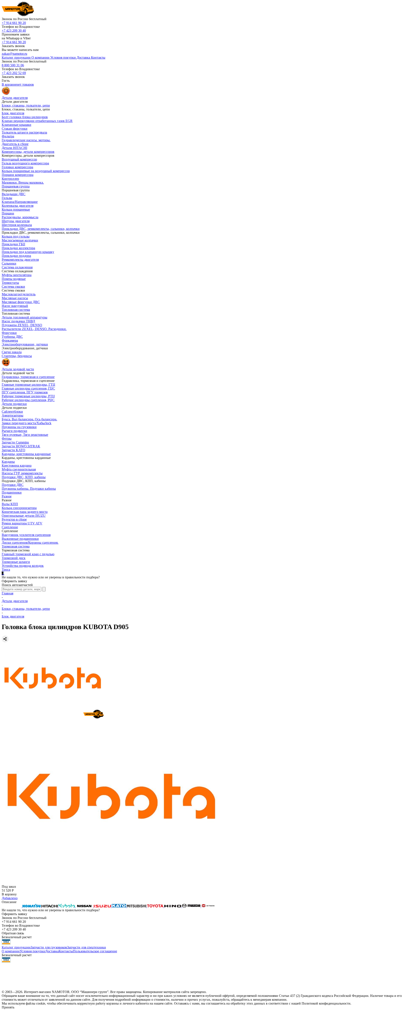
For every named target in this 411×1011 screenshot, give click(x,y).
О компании (11, 951)
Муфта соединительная (19, 469)
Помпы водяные (14, 279)
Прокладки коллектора (18, 248)
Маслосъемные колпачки (20, 240)
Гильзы (7, 198)
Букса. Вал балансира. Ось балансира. (29, 419)
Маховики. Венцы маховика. (23, 182)
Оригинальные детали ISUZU (24, 515)
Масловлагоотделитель (19, 294)
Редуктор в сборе (14, 519)
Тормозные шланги (16, 562)
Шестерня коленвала (17, 225)
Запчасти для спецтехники (86, 947)
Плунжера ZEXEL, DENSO (22, 325)
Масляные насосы (15, 298)
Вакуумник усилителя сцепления (26, 535)
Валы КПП (10, 504)
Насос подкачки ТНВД (18, 321)
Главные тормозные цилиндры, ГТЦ (28, 384)
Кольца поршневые (16, 209)
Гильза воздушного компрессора (25, 163)
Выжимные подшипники (20, 538)
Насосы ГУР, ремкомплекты (22, 473)
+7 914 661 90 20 (14, 23)
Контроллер (10, 178)
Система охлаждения (17, 267)
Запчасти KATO (13, 450)
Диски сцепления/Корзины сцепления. (30, 542)
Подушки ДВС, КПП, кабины (24, 477)
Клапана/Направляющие (20, 202)
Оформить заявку (14, 581)
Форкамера (10, 340)
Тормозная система (16, 546)
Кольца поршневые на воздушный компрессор (36, 171)
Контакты (66, 951)
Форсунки (9, 333)
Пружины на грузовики (19, 427)
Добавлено (10, 898)
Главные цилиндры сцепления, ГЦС (28, 388)
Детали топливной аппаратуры (24, 317)
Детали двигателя (15, 601)
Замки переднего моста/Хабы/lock (26, 423)
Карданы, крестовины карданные (26, 454)
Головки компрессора (17, 167)
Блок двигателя (13, 113)
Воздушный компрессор (19, 159)
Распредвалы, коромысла (20, 217)
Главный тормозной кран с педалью (28, 554)
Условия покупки (32, 951)
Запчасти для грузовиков (49, 947)
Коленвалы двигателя (17, 205)
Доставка (52, 951)
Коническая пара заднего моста (25, 512)
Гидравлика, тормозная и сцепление (28, 377)
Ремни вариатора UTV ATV (22, 523)
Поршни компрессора (17, 175)
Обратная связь (13, 933)
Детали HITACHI (14, 148)
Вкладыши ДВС (13, 194)
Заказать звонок (13, 46)
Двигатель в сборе (15, 144)
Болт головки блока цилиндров (25, 117)
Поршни (8, 213)
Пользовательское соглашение (95, 951)
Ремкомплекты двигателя (20, 259)
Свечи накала (12, 352)
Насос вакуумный (15, 306)
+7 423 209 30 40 (14, 30)
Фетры (7, 438)
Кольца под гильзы (16, 236)
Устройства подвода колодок (23, 565)
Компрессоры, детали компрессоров (28, 151)
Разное (7, 496)
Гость (6, 80)
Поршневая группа (16, 186)
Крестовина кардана (16, 465)
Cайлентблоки (12, 411)
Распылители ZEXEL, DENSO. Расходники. (34, 329)
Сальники (9, 263)
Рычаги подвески (14, 431)
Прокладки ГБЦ (13, 244)
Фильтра (8, 136)
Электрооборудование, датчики (25, 344)
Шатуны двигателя (16, 221)
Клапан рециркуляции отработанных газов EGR (37, 121)
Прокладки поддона (16, 256)
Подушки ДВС (13, 485)
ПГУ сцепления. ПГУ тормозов (25, 392)
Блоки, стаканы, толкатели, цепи (26, 105)
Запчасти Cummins (15, 442)
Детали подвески (14, 404)
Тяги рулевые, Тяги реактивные (25, 434)
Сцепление (10, 527)
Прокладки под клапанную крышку (28, 252)
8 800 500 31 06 (13, 65)
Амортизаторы (12, 415)
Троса (6, 569)
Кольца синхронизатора (19, 508)
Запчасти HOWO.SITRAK (21, 446)
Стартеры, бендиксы (17, 356)
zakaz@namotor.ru (14, 53)
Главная (7, 593)
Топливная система (16, 309)
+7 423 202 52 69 (14, 73)
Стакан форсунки (14, 128)
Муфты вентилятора (16, 275)
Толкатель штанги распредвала (24, 132)
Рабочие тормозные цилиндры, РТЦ (28, 396)
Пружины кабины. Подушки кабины (29, 488)
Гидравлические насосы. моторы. (26, 140)
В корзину (9, 894)
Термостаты (10, 282)
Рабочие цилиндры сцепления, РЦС (28, 400)
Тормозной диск (13, 558)
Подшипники (12, 492)
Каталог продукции (16, 947)
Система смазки (13, 286)
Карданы (8, 461)
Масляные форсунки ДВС (21, 302)
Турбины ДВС (12, 336)
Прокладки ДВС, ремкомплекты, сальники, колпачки (41, 229)
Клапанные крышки (16, 125)
